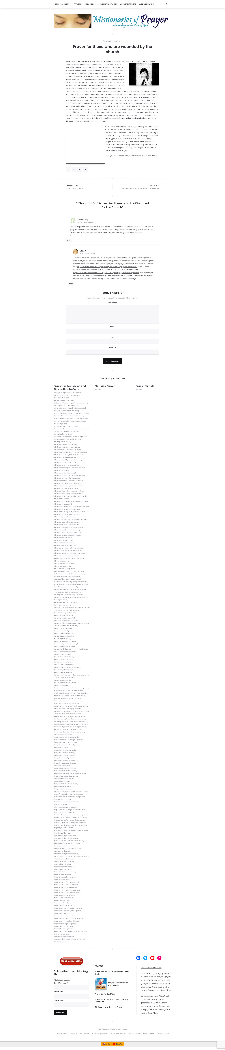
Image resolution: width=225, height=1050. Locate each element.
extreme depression (61, 574)
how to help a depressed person (65, 652)
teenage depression (61, 841)
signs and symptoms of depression (66, 807)
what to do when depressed (64, 916)
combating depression (62, 421)
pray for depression (78, 732)
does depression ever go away (65, 569)
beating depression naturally (64, 408)
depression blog (74, 478)
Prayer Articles (148, 1034)
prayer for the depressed (62, 766)
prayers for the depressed (63, 789)
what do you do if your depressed (66, 887)
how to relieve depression (63, 675)
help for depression (81, 597)
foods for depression (76, 587)
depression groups (61, 488)
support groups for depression (65, 828)
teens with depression (76, 841)
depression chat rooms (75, 481)
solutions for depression (63, 815)
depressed (83, 452)
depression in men (82, 501)
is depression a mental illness (64, 696)
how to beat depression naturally (66, 626)
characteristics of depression (79, 413)
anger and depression (62, 398)
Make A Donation (146, 4)
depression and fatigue (62, 468)
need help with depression (78, 722)
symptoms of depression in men (65, 836)
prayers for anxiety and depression (66, 776)
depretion (67, 556)
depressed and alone (61, 455)
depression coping (76, 483)
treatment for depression (63, 851)
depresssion (58, 556)
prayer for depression (62, 747)
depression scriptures (61, 530)
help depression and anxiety (64, 597)
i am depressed (83, 688)
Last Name (58, 1000)
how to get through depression (65, 646)
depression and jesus (78, 468)
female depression (76, 579)
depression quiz (60, 522)
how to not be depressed (63, 662)
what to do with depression (64, 926)
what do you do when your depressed (67, 893)
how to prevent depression (63, 672)
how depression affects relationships (67, 610)
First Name (58, 991)
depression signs (75, 530)
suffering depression (61, 823)
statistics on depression (79, 817)
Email (112, 337)
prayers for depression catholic (65, 786)
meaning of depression (62, 711)
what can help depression (63, 874)
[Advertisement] (85, 147)
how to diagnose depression (64, 636)
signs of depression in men (77, 810)
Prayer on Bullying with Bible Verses (118, 984)
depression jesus (79, 512)
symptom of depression (62, 830)
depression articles (61, 478)
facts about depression (76, 574)
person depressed (77, 729)
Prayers (77, 4)
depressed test (59, 460)
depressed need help (72, 457)
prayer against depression (63, 735)
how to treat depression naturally (66, 688)
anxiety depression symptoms (64, 400)
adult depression (77, 393)
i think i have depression (79, 693)
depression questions (80, 519)
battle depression (72, 406)
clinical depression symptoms (64, 419)
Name (112, 327)
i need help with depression (75, 690)
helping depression (61, 600)
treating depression (73, 843)
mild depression (60, 719)
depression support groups (63, 540)
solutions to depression (80, 815)
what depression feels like (63, 880)
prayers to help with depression (65, 792)
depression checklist (61, 483)
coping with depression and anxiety (67, 431)
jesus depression (75, 698)
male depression (60, 709)
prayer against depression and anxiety (67, 737)
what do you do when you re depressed (68, 890)
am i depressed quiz (72, 395)
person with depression (62, 732)
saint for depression (76, 794)
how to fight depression (62, 639)
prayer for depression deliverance (65, 755)
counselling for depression (63, 437)
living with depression (62, 701)
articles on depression (80, 403)
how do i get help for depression (65, 613)
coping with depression (81, 429)
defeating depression (74, 450)
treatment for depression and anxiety (67, 854)
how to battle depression (81, 623)
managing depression (74, 709)
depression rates (74, 525)
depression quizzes (73, 522)
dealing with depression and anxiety (66, 444)
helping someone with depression (66, 602)
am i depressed (60, 395)
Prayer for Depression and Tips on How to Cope (70, 387)
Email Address (61, 983)
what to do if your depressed (64, 913)
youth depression (60, 942)
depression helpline (77, 491)
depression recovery (61, 527)
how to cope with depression (64, 631)
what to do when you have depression (67, 921)
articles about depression (63, 403)
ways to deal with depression (64, 862)
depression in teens (61, 509)
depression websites (61, 553)
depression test (78, 548)
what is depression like (62, 900)
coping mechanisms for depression (66, 426)
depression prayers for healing (64, 517)
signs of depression (61, 810)
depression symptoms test (63, 548)
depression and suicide (62, 476)
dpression (80, 571)
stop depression (60, 820)
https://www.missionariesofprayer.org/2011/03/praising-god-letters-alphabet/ (106, 272)
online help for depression (79, 724)
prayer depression (77, 740)
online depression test (62, 724)
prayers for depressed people (64, 779)
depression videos (76, 551)
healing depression (74, 592)
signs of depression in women (64, 812)
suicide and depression (80, 825)
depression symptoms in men (64, 543)
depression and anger (74, 465)
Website (112, 347)
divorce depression (77, 558)
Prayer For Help (145, 386)
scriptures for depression (77, 797)
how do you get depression (64, 615)
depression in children (62, 499)
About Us (65, 4)
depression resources (76, 527)
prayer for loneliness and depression (66, 760)
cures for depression (80, 437)
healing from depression (63, 595)
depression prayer (60, 514)
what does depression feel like (64, 895)
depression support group (63, 538)
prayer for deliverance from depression (67, 745)
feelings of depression (62, 579)
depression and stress (62, 470)
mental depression (61, 716)
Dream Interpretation (107, 4)
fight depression (60, 582)
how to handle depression (63, 649)
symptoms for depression (80, 830)
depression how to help (62, 494)
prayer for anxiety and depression (66, 742)
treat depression (60, 843)
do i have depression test (63, 566)
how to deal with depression (64, 633)
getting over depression (81, 589)
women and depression (62, 939)
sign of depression (61, 805)
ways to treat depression (63, 869)
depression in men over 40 (63, 504)
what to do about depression (64, 903)
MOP (82, 251)
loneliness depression (80, 706)
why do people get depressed (64, 937)
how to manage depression (64, 659)
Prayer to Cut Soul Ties (105, 994)
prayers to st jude (82, 792)
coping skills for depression (64, 429)
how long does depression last (65, 618)
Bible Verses (90, 4)
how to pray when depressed (64, 670)
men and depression (62, 714)
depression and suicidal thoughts (65, 473)
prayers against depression (63, 773)
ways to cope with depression (65, 859)
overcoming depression (78, 727)
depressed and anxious (77, 455)
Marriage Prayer (105, 386)
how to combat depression (64, 628)
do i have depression (61, 561)
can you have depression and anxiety (67, 411)
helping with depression (62, 605)
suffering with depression (63, 825)
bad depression (60, 406)
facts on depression (61, 576)
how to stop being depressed (65, 678)
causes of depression (61, 413)
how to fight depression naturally (66, 641)
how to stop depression (62, 680)
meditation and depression (80, 711)
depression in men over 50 (63, 507)
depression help (74, 488)
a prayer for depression (62, 393)
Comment (112, 303)
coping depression (61, 424)
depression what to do (77, 553)
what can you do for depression (65, 877)
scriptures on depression (63, 799)
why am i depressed (80, 931)
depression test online (62, 551)
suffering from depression (78, 823)
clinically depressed (82, 419)
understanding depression (63, 856)
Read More (166, 990)
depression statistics (76, 533)
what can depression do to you (65, 872)
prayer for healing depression (64, 758)
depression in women (76, 509)
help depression (77, 595)
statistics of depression (62, 817)
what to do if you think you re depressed (68, 911)
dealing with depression (62, 442)
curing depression (60, 439)
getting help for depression (63, 589)
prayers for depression (62, 781)
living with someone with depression (67, 703)
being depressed (80, 408)
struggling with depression (75, 820)
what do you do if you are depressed (67, 882)
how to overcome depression (64, 665)
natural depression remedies (76, 719)
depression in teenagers (81, 507)
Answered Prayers (128, 4)
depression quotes (61, 525)
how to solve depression (81, 675)
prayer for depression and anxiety (66, 750)
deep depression (60, 450)
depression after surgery (73, 460)
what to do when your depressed (65, 924)
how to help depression (62, 654)
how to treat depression (62, 685)
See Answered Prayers (151, 967)
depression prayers (74, 514)
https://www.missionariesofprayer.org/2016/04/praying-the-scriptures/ (107, 266)
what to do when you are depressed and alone (70, 918)
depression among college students (66, 463)
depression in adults (80, 496)
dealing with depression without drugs (67, 447)
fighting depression (61, 584)
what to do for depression (63, 905)
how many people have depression (66, 621)
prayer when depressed (62, 771)
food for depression (61, 587)
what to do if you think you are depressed (68, 908)
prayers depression (80, 773)
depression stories (61, 535)
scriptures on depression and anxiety (67, 802)
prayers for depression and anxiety (66, 784)
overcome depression (62, 727)
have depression (61, 592)
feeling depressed (74, 576)
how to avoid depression (63, 623)
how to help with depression (64, 657)
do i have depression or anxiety (65, 564)
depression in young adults (63, 512)
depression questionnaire (63, 519)
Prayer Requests (134, 1034)
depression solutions (61, 533)
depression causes (61, 481)
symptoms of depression (63, 833)
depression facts (76, 486)
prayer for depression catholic (64, 753)
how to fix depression (62, 644)
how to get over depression (79, 644)
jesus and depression (61, 698)
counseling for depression (63, 434)
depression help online (62, 491)
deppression (68, 452)
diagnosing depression (62, 558)
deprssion (75, 556)
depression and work (78, 476)
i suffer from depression (62, 693)
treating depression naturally (64, 846)
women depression (78, 939)
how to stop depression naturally (65, 683)
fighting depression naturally (78, 584)
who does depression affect (64, 931)
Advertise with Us (62, 1034)
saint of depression (61, 797)
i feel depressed (60, 690)
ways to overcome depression (64, 867)
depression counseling (62, 486)
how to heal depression (81, 649)
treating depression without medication (68, 848)
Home (56, 4)
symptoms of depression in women (66, 838)
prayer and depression (62, 740)
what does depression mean (64, 898)
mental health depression (77, 716)
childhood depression (62, 416)
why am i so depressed (62, 934)
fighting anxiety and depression (77, 582)
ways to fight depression (63, 864)
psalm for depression (61, 794)
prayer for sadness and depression (66, 763)
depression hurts (77, 494)
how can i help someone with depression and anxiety (72, 608)
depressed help (59, 457)
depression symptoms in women (65, 545)
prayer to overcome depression (65, 768)
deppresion (58, 452)
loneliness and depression (63, 706)
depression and (60, 465)
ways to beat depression (81, 856)
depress (76, 452)
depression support (74, 535)
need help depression (62, 722)
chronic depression (77, 416)
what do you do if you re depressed (66, 885)
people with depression (62, 729)
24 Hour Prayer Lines (99, 1034)
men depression (76, 714)
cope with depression (78, 421)
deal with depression (75, 439)
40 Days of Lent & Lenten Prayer (109, 1007)
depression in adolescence (63, 496)
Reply (69, 240)
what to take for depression (64, 929)
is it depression (80, 696)
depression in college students (64, 501)
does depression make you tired (65, 571)
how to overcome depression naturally (67, 667)
